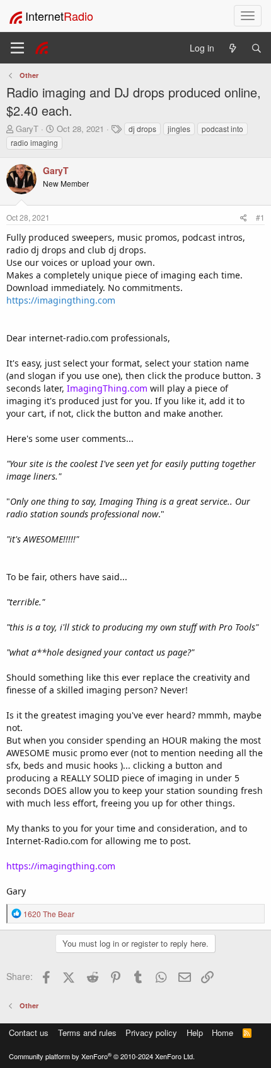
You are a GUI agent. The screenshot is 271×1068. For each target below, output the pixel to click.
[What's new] (233, 48)
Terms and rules (87, 1032)
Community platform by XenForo (102, 1056)
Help (195, 1032)
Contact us (29, 1032)
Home (222, 1032)
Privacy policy (151, 1032)
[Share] (243, 217)
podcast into (222, 128)
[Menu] (17, 47)
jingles (179, 128)
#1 (260, 217)
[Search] (256, 48)
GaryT (27, 129)
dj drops (142, 128)
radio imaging (34, 142)
